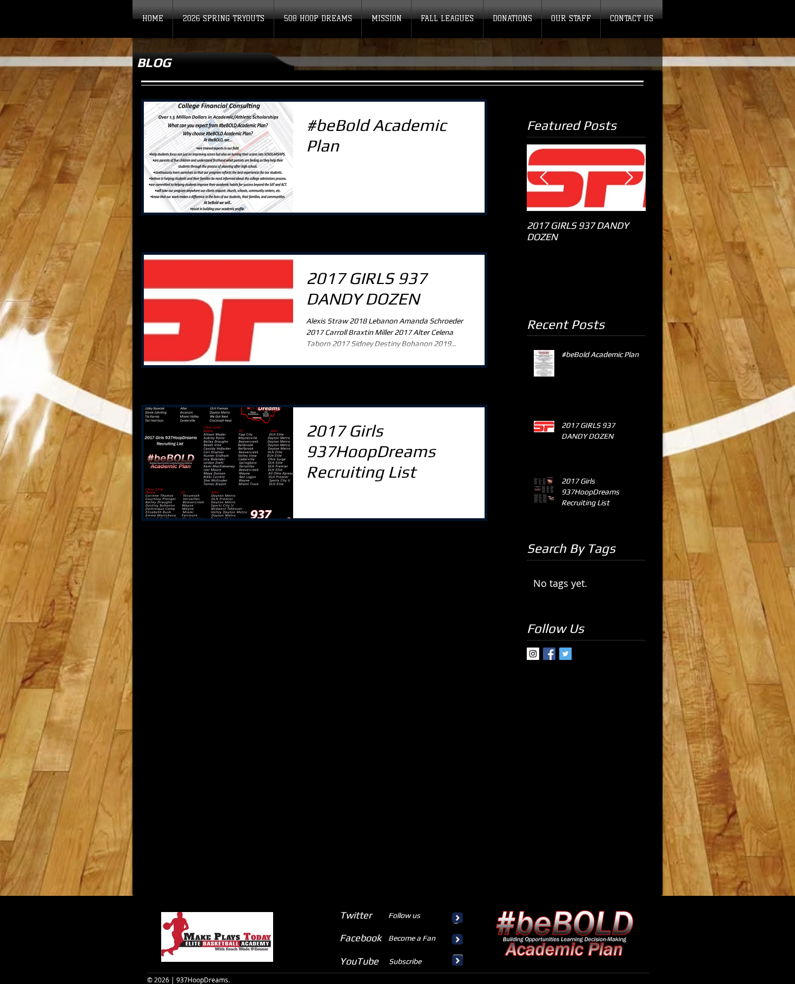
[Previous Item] (544, 177)
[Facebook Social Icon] (549, 654)
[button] (447, 19)
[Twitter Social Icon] (565, 654)
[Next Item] (628, 177)
